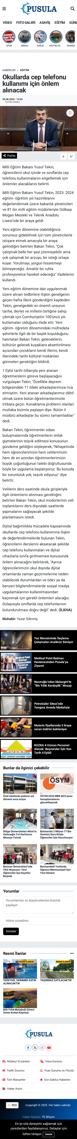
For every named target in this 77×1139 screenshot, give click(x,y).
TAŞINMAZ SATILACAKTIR (56, 980)
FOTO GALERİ (25, 23)
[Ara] (73, 9)
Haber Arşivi (14, 1088)
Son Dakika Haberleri (57, 1079)
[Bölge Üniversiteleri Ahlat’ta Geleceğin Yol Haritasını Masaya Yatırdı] (20, 818)
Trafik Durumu (15, 1070)
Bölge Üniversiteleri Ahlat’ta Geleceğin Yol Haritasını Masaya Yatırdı (20, 834)
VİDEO (7, 23)
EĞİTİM (60, 23)
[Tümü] (72, 953)
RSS (14, 1105)
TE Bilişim (48, 1117)
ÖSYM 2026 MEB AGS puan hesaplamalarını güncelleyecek (56, 799)
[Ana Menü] (4, 9)
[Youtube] (49, 1047)
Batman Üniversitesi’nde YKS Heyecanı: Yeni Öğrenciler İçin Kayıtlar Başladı (17, 871)
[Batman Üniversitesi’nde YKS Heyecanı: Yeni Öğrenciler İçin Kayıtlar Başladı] (20, 854)
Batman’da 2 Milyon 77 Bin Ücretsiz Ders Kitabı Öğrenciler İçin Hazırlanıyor (56, 834)
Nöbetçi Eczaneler (18, 1061)
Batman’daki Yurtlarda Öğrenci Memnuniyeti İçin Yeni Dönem (55, 869)
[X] (35, 1047)
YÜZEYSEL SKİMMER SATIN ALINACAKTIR (19, 982)
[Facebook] (28, 1047)
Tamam (48, 1134)
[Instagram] (42, 1047)
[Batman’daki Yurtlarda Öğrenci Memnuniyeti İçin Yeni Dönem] (57, 854)
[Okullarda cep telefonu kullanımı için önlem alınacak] (38, 128)
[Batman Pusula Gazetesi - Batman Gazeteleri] (38, 8)
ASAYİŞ (44, 23)
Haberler (9, 70)
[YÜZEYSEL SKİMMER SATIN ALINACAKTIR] (20, 968)
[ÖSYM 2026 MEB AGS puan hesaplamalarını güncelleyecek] (57, 783)
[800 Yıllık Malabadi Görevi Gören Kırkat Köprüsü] (20, 998)
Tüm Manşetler (16, 1079)
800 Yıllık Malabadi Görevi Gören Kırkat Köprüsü (18, 1011)
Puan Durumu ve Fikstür (59, 1070)
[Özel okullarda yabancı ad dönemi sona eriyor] (20, 783)
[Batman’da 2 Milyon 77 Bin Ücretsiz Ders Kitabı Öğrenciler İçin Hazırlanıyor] (57, 818)
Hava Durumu (53, 1061)
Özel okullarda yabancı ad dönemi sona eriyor (18, 797)
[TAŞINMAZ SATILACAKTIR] (57, 968)
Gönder (11, 931)
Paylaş (11, 155)
